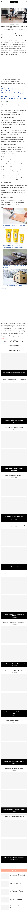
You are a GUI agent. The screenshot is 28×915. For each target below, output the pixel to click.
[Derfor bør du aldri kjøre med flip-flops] (5, 907)
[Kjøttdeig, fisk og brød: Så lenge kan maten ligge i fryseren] (14, 555)
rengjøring (4, 288)
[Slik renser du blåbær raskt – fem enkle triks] (14, 409)
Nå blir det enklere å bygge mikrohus (12, 285)
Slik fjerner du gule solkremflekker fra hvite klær (14, 573)
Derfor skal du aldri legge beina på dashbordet (14, 761)
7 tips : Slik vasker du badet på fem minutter (13, 96)
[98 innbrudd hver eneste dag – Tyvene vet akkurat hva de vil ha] (5, 884)
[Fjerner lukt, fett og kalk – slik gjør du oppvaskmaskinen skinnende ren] (5, 876)
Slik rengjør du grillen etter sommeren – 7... (14, 475)
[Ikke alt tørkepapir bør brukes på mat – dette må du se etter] (14, 457)
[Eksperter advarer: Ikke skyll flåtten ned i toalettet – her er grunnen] (14, 798)
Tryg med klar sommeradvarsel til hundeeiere (14, 816)
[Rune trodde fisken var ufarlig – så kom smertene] (14, 439)
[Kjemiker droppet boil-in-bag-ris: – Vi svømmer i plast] (14, 391)
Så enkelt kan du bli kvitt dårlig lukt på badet (13, 98)
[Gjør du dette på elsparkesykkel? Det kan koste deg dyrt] (14, 361)
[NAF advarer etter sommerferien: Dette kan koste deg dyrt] (14, 701)
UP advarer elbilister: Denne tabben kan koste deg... (14, 525)
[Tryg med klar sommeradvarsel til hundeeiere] (14, 828)
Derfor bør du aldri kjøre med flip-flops (17, 906)
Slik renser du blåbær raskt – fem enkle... (14, 420)
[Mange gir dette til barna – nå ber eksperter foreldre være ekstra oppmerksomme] (14, 732)
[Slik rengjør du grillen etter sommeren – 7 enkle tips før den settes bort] (14, 487)
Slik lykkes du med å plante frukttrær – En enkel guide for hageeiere (18, 890)
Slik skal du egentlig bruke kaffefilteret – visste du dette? (16, 898)
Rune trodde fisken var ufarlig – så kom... (14, 427)
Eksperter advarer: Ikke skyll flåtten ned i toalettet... (14, 809)
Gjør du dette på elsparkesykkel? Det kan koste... (14, 372)
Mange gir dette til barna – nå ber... (14, 720)
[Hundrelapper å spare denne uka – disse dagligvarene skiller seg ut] (14, 505)
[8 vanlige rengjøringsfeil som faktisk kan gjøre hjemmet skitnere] (14, 603)
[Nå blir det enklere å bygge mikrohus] (15, 277)
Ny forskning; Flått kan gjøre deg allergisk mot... (14, 622)
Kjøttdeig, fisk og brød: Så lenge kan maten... (14, 566)
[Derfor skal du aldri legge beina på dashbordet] (14, 750)
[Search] (26, 1)
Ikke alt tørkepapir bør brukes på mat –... (14, 468)
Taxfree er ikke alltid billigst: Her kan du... (14, 768)
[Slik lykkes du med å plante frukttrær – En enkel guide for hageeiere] (5, 892)
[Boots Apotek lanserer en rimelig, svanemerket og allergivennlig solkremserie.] (15, 236)
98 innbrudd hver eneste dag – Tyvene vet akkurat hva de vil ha (18, 883)
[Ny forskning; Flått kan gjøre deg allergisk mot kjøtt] (14, 634)
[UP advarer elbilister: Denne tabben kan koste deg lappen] (14, 537)
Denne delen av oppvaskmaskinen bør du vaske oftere (14, 663)
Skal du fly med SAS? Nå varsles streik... (14, 670)
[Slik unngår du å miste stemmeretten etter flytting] (15, 216)
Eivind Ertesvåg (9, 29)
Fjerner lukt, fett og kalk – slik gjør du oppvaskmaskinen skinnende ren (17, 875)
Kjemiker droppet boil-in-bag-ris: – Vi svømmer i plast (14, 379)
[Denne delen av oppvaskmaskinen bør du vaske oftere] (14, 653)
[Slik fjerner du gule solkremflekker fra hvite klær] (14, 585)
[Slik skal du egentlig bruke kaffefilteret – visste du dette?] (5, 899)
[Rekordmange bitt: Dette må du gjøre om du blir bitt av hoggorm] (15, 256)
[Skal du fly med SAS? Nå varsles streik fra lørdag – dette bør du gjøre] (14, 682)
